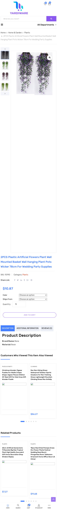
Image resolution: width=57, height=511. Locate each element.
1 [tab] (23, 421)
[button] (49, 4)
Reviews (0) (47, 328)
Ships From (7, 299)
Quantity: (7, 304)
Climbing (34, 366)
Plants (27, 33)
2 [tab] (26, 421)
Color (5, 295)
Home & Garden (15, 33)
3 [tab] (28, 421)
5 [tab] (33, 421)
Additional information (27, 328)
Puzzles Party (7, 366)
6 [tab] (35, 421)
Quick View (14, 403)
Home (3, 33)
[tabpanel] (14, 390)
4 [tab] (31, 421)
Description (7, 328)
